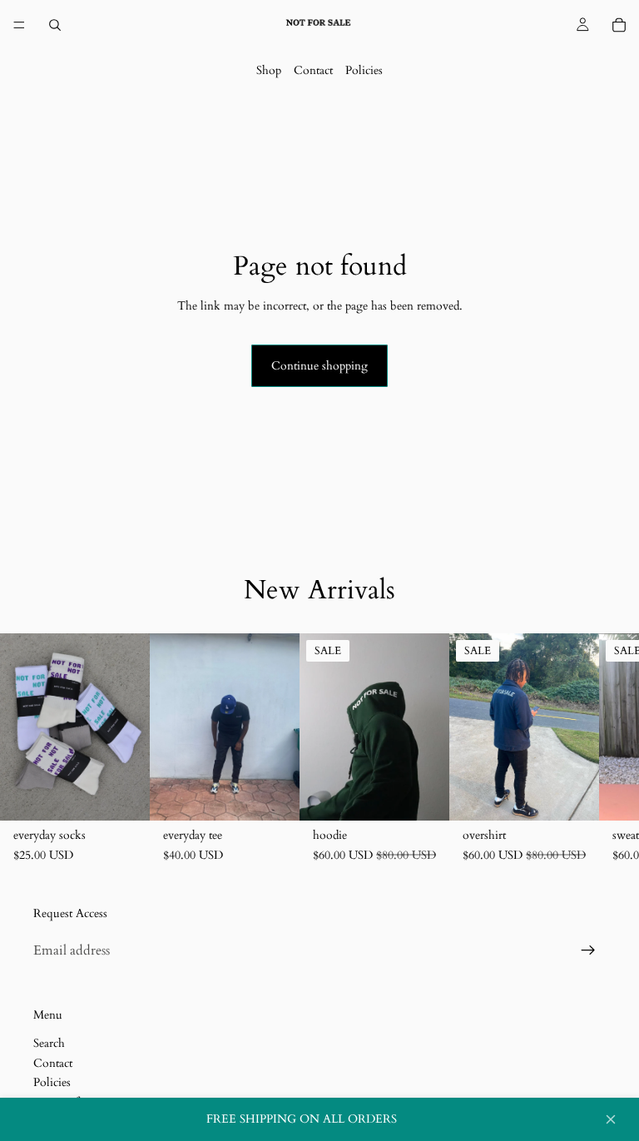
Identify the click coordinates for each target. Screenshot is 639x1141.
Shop (268, 70)
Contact (313, 70)
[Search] (55, 25)
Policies (364, 70)
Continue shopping (319, 366)
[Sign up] (588, 950)
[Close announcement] (610, 1119)
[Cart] (619, 25)
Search (49, 1043)
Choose (138, 794)
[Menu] (19, 25)
